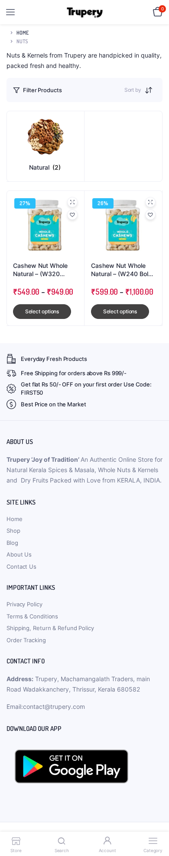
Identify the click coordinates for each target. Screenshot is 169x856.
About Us (19, 554)
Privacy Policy (24, 604)
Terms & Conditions (32, 616)
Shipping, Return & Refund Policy (50, 627)
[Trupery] (84, 12)
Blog (12, 542)
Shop (13, 530)
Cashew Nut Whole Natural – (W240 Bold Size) (121, 270)
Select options (42, 311)
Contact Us (21, 566)
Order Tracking (26, 640)
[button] (72, 214)
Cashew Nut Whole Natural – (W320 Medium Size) (40, 270)
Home (22, 32)
